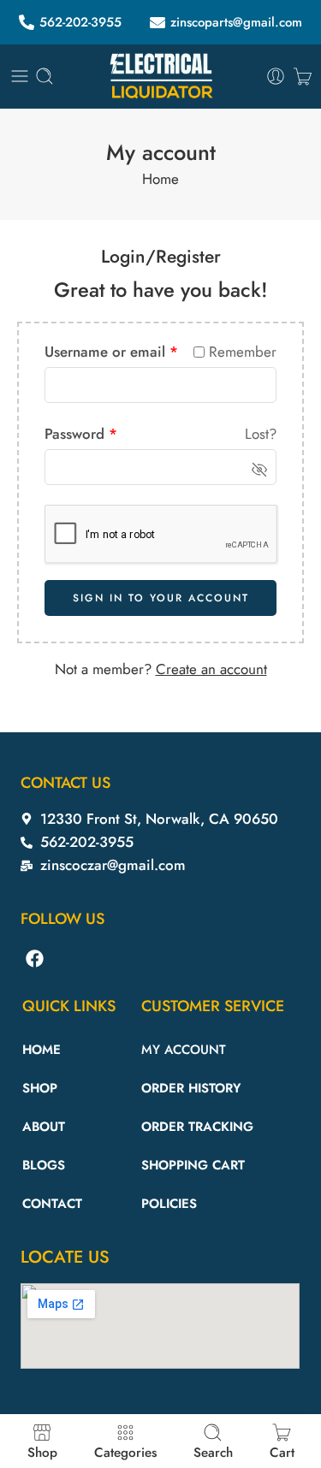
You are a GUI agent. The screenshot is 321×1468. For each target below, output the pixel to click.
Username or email (111, 351)
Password (81, 433)
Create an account (211, 669)
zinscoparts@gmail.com (236, 22)
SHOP (39, 1088)
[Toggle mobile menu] (20, 76)
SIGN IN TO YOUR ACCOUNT (161, 598)
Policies (169, 1203)
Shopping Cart (193, 1165)
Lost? (260, 433)
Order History (191, 1088)
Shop (42, 1451)
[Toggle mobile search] (44, 76)
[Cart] (302, 76)
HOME (41, 1049)
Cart (282, 1451)
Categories (125, 1451)
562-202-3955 (80, 22)
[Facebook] (35, 958)
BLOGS (43, 1165)
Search (213, 1451)
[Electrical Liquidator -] (161, 76)
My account (183, 1049)
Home (160, 179)
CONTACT (52, 1203)
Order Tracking (197, 1126)
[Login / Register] (275, 76)
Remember (242, 351)
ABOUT (43, 1126)
